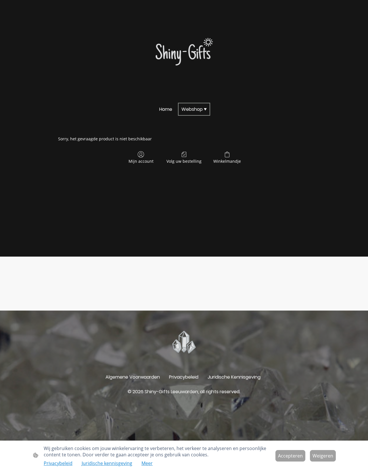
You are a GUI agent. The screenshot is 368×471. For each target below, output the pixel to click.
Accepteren (290, 456)
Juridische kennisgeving (107, 463)
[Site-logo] (184, 53)
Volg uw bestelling (184, 161)
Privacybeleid (58, 463)
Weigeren (323, 456)
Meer (147, 463)
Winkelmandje (227, 161)
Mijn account (141, 161)
